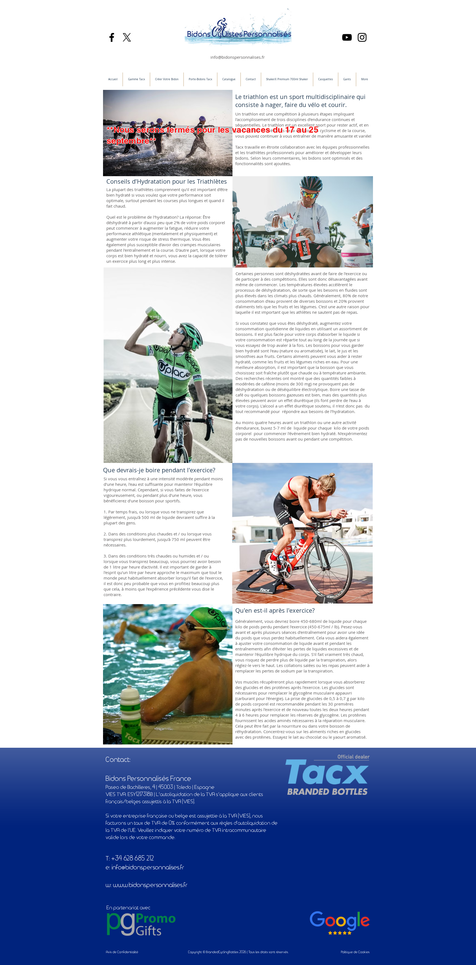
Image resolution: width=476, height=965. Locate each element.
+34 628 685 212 (133, 859)
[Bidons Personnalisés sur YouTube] (347, 37)
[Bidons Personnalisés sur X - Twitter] (127, 37)
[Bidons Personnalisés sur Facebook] (112, 37)
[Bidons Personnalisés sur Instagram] (362, 37)
